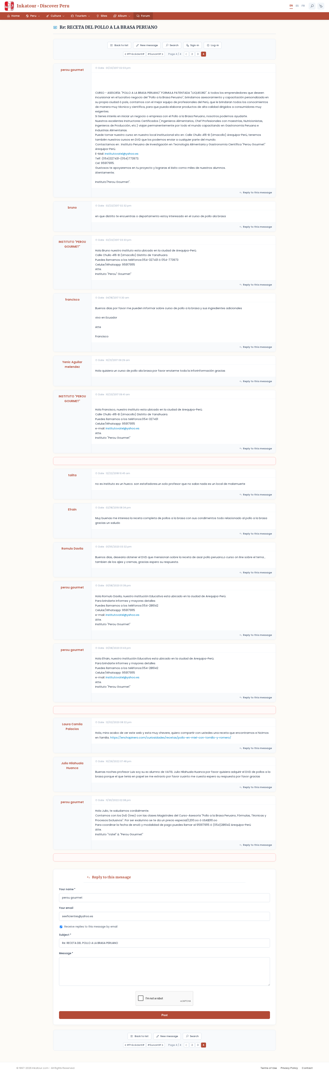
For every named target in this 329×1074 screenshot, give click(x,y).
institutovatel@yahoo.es (121, 154)
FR (303, 6)
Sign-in (194, 45)
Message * (66, 953)
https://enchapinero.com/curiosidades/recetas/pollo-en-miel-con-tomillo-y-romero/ (170, 737)
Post (164, 1015)
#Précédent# (136, 54)
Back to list (121, 45)
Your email (66, 908)
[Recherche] (312, 6)
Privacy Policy (289, 1068)
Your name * (67, 889)
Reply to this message (257, 192)
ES (297, 6)
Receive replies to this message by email (90, 926)
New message (149, 45)
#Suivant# (154, 54)
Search (174, 45)
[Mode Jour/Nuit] (320, 6)
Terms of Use (268, 1068)
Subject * (65, 935)
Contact (307, 1068)
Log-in (215, 45)
